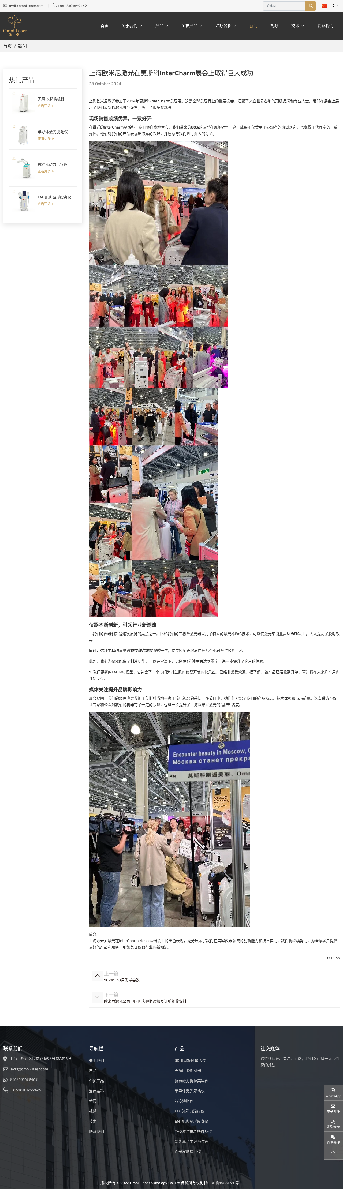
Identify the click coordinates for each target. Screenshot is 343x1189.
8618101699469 (24, 1079)
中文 (331, 6)
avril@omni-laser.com (26, 6)
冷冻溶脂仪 (184, 1101)
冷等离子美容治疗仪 (191, 1141)
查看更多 (44, 106)
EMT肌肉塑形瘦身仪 (54, 197)
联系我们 (325, 25)
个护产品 (189, 25)
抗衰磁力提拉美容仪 (191, 1081)
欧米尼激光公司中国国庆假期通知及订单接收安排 (145, 1001)
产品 (159, 25)
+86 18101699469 (72, 6)
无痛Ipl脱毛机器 (51, 99)
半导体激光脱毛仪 (53, 132)
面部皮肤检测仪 (188, 1151)
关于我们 (129, 25)
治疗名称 (223, 25)
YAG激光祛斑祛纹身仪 (193, 1131)
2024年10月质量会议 (122, 980)
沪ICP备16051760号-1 (224, 1183)
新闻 (253, 25)
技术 (295, 25)
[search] (310, 6)
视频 (274, 25)
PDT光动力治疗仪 (53, 164)
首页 (104, 25)
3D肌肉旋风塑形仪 (190, 1060)
